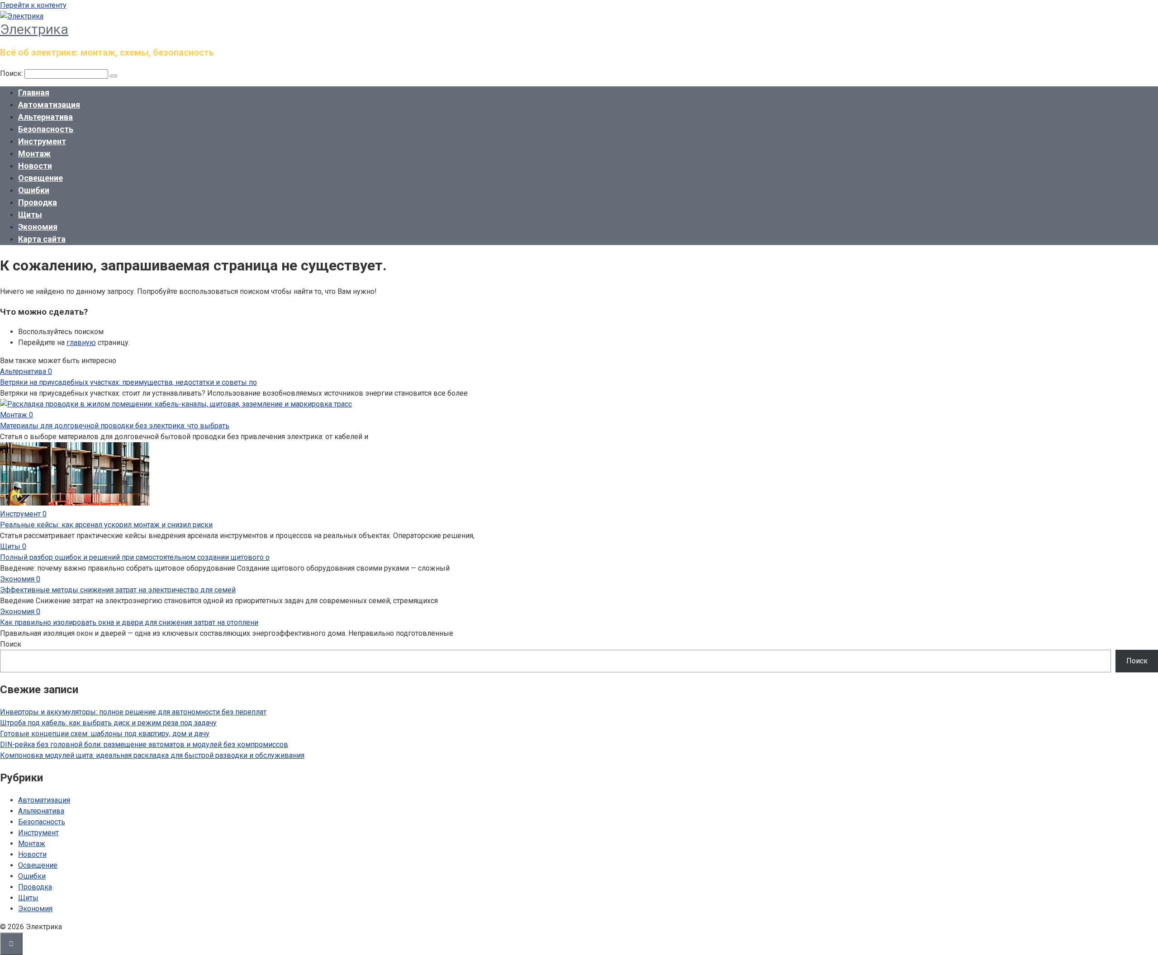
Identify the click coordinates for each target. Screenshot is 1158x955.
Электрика (34, 29)
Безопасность (45, 129)
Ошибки (33, 190)
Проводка (37, 202)
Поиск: (12, 73)
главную (81, 342)
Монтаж (34, 153)
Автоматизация (49, 104)
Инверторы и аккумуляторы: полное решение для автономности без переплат (133, 712)
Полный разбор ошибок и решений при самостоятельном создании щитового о (135, 557)
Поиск (10, 644)
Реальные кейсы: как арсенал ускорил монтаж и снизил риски (106, 524)
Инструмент (42, 141)
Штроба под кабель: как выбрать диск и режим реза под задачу (108, 723)
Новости (35, 165)
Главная (33, 92)
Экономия (37, 227)
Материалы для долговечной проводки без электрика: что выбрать (114, 425)
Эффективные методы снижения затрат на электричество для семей (118, 590)
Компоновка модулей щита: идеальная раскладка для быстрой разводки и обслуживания (152, 755)
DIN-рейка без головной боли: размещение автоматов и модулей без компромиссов (144, 744)
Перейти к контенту (33, 5)
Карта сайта (42, 239)
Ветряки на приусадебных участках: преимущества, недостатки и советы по (128, 382)
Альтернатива (45, 117)
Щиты (30, 214)
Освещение (40, 178)
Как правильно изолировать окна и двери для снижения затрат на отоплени (129, 622)
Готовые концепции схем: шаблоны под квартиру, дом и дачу (104, 733)
